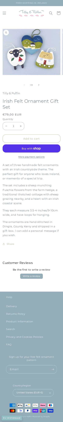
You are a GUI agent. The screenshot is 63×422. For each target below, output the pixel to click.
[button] (4, 13)
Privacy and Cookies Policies (24, 336)
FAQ (8, 344)
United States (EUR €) (30, 392)
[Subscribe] (53, 369)
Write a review (31, 276)
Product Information (19, 321)
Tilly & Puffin (26, 416)
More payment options (31, 157)
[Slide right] (38, 85)
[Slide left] (24, 85)
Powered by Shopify (41, 416)
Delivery (11, 306)
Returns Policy (15, 313)
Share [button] (10, 243)
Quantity (8, 119)
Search (10, 329)
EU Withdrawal (11, 418)
